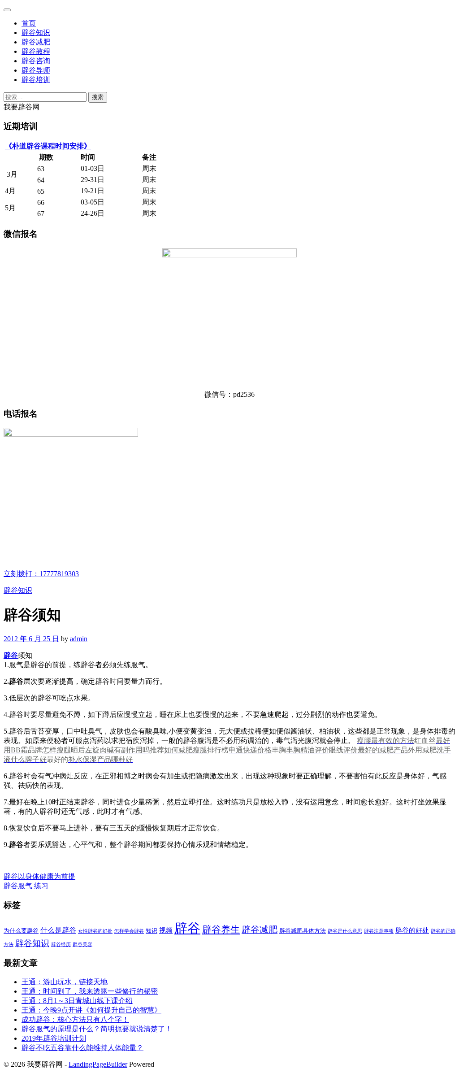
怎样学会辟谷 (129, 931)
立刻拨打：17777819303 (41, 574)
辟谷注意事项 (379, 931)
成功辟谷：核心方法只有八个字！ (75, 1019)
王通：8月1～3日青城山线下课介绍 (77, 1000)
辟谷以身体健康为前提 (39, 876)
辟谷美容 (82, 944)
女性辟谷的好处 (95, 931)
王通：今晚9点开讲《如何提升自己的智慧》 (91, 1010)
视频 (166, 930)
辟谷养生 (221, 929)
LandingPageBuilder (98, 1064)
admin (78, 639)
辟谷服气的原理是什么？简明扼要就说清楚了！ (97, 1029)
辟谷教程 (36, 51)
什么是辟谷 (58, 930)
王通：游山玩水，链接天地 (65, 982)
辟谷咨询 (36, 61)
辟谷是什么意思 (345, 931)
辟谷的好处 (412, 930)
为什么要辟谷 (21, 930)
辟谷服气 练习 (26, 886)
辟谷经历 (61, 944)
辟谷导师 (36, 70)
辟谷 (11, 655)
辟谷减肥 (36, 42)
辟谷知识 (36, 32)
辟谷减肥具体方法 (302, 930)
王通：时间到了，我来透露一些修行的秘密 (90, 991)
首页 (29, 23)
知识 (151, 930)
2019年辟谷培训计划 (54, 1038)
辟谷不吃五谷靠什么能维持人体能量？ (82, 1047)
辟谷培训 (36, 79)
